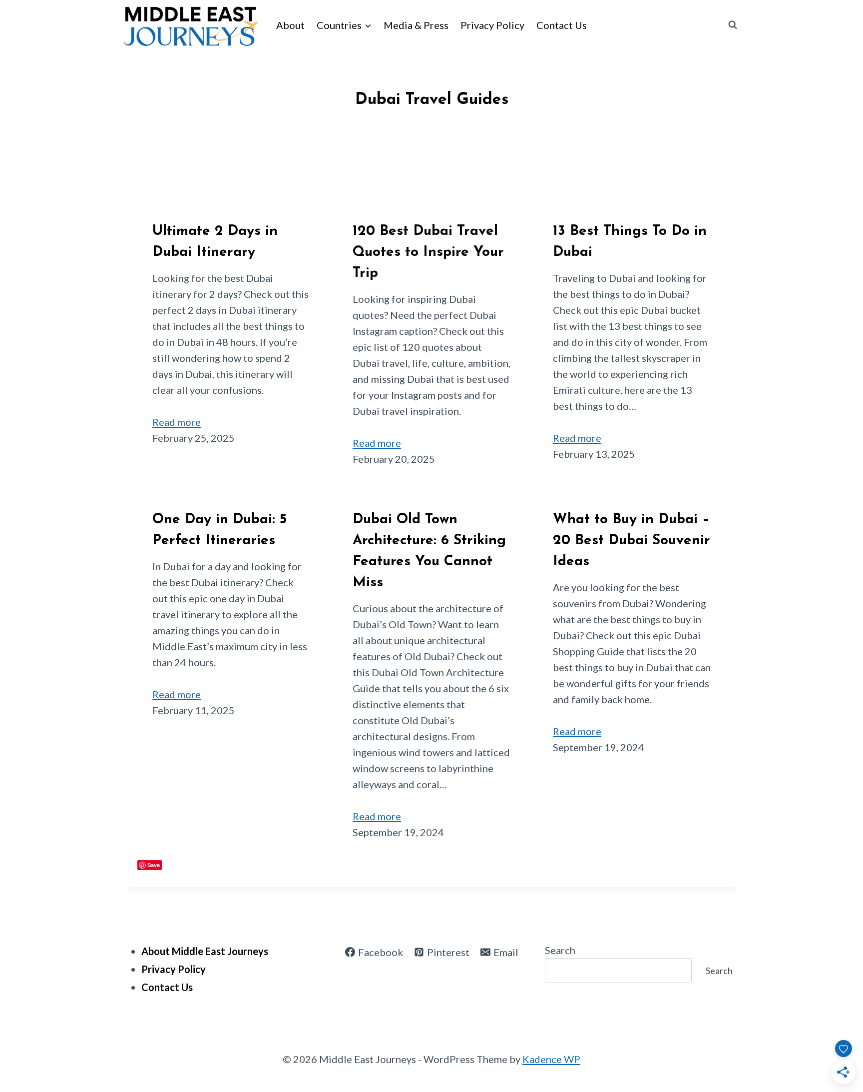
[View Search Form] (733, 25)
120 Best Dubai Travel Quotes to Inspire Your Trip (428, 252)
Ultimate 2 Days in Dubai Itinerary (215, 241)
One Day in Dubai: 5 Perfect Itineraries (219, 530)
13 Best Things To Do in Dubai (630, 241)
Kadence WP (551, 1059)
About (290, 25)
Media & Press (416, 25)
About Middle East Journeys (204, 951)
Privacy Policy (492, 25)
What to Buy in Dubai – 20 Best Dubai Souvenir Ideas (631, 541)
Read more (176, 422)
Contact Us (561, 25)
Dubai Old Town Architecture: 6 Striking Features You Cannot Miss (429, 551)
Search (560, 950)
